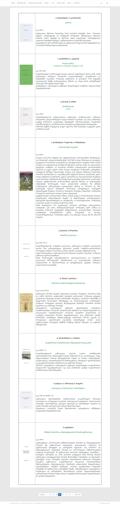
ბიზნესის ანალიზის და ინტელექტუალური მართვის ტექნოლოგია (68, 432)
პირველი (42, 494)
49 (56, 494)
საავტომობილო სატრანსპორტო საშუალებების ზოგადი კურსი (68, 343)
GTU (109, 503)
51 (63, 494)
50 (59, 494)
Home (13, 3)
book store (61, 3)
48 (53, 494)
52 (66, 494)
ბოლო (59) (77, 494)
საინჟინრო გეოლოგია (68, 235)
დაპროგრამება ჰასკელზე (68, 147)
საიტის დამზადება (5, 502)
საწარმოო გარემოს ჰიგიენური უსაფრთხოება (68, 283)
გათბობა (68, 23)
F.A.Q (53, 3)
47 (50, 494)
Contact (77, 3)
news (69, 3)
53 (69, 494)
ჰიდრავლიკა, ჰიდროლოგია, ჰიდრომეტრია (68, 388)
